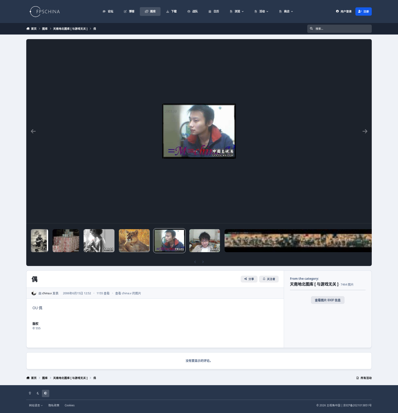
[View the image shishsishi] (204, 240)
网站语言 (35, 405)
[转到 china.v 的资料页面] (34, 293)
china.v (47, 293)
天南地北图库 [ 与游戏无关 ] (314, 284)
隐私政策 (53, 405)
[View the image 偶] (169, 240)
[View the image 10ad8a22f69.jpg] (99, 240)
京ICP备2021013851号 (357, 405)
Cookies (70, 405)
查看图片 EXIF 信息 (328, 300)
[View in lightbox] (199, 131)
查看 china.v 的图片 (128, 293)
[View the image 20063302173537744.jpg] (39, 240)
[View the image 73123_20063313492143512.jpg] (66, 240)
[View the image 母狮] (134, 240)
